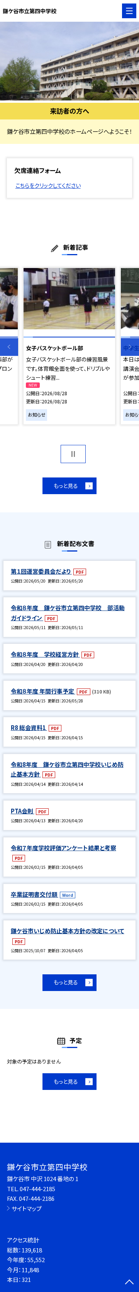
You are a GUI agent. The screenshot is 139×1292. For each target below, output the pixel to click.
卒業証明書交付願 (34, 894)
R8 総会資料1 (29, 727)
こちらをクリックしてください (48, 185)
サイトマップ (27, 1208)
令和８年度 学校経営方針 (45, 654)
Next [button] (130, 347)
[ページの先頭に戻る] (129, 1282)
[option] (69, 61)
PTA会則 (22, 811)
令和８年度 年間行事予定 (43, 691)
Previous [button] (9, 347)
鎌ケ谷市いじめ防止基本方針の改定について (67, 931)
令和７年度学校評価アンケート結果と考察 (63, 848)
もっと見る (66, 485)
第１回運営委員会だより (41, 571)
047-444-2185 (37, 1189)
